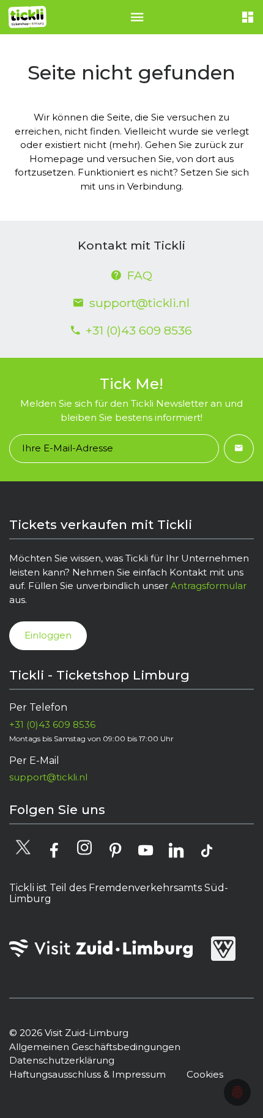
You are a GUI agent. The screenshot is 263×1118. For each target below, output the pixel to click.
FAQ (139, 275)
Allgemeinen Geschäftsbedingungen (94, 1047)
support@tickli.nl (139, 302)
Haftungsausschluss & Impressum (87, 1074)
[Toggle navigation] (137, 17)
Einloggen (48, 635)
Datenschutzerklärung (61, 1060)
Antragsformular (208, 585)
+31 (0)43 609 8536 (139, 330)
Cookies (205, 1074)
